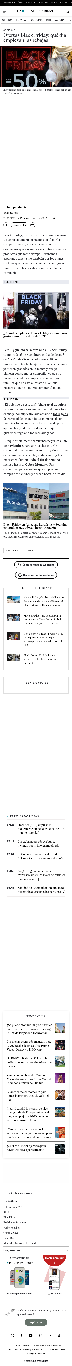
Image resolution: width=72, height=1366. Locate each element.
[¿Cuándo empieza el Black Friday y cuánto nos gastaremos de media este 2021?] (36, 310)
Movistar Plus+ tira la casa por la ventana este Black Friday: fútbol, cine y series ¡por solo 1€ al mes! (42, 619)
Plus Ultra (9, 1217)
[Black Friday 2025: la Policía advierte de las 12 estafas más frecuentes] (13, 659)
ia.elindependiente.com (19, 1293)
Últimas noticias (25, 2)
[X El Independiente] (12, 1335)
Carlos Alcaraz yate (58, 2)
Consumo (30, 550)
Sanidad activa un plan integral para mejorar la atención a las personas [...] (41, 889)
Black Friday (13, 550)
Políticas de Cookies (55, 1349)
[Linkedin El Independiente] (50, 1335)
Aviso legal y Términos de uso (47, 1345)
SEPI (6, 1212)
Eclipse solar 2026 (13, 1207)
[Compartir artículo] (5, 224)
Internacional (56, 19)
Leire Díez (9, 1238)
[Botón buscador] (67, 11)
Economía (36, 19)
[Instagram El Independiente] (40, 1335)
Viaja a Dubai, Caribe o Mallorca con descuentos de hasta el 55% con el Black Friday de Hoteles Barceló (44, 601)
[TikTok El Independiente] (59, 1336)
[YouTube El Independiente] (31, 1335)
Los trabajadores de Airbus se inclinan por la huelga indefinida (38, 843)
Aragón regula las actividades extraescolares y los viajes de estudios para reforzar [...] (41, 875)
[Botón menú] (4, 11)
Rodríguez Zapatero (14, 1222)
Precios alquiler (41, 2)
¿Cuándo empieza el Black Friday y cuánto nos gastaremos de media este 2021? (35, 334)
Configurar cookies (36, 1353)
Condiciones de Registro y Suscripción (24, 1349)
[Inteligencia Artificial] (20, 1287)
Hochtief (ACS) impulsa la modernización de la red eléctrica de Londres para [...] (41, 829)
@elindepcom (10, 213)
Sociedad (9, 30)
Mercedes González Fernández (20, 1243)
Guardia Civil (10, 1232)
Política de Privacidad (20, 1345)
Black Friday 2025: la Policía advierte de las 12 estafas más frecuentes (41, 659)
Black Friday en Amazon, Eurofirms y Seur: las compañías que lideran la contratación (35, 526)
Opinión (7, 19)
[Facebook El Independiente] (21, 1335)
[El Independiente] (36, 11)
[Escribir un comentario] (32, 224)
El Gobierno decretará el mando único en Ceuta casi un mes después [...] (40, 858)
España (21, 19)
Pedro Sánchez (11, 1227)
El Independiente (15, 207)
